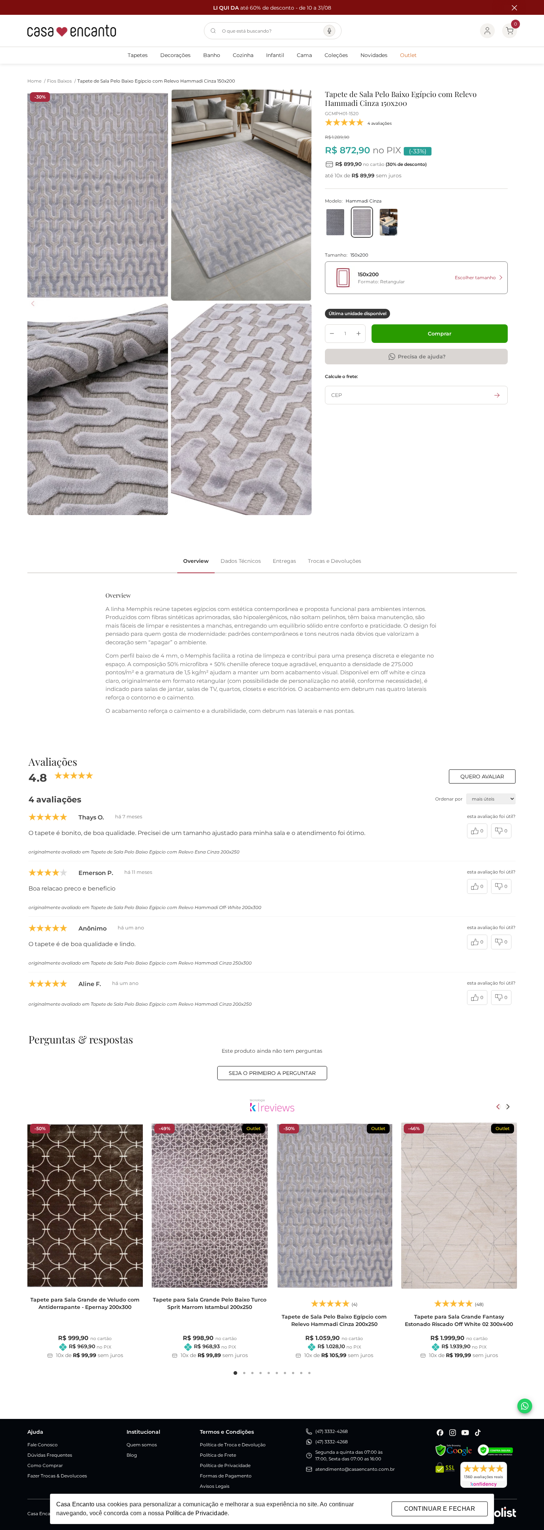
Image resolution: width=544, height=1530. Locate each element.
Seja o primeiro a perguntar (272, 1073)
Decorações (175, 55)
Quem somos (142, 1444)
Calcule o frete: (341, 376)
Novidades (373, 55)
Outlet (408, 55)
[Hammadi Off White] (388, 222)
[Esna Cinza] (335, 222)
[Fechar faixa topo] (510, 7)
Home (36, 81)
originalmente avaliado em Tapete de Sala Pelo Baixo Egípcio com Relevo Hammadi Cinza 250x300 (140, 963)
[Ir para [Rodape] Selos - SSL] (445, 1475)
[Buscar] (213, 31)
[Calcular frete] (497, 395)
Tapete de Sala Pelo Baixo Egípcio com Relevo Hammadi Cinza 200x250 (334, 1320)
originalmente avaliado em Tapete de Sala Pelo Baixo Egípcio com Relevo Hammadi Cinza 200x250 (140, 1004)
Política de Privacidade (225, 1465)
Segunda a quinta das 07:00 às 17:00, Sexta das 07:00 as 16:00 (349, 1455)
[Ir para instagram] (452, 1432)
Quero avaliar (482, 776)
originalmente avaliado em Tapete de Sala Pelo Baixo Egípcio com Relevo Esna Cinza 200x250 (133, 852)
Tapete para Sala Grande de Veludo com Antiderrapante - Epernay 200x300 (85, 1303)
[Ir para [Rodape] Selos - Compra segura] (495, 1450)
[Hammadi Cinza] (362, 222)
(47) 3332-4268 (331, 1431)
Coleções (336, 55)
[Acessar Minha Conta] (487, 30)
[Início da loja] (71, 31)
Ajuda (35, 1432)
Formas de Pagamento (226, 1476)
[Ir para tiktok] (477, 1432)
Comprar (439, 333)
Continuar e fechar (439, 1509)
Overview (196, 561)
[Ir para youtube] (465, 1432)
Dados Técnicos (241, 561)
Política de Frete (218, 1455)
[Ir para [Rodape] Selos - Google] (454, 1450)
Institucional (143, 1432)
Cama (304, 55)
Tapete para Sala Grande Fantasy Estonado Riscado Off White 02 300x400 (459, 1320)
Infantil (275, 55)
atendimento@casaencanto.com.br (355, 1469)
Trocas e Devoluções (334, 561)
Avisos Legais (214, 1486)
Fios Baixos (61, 81)
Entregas (284, 561)
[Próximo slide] (507, 1106)
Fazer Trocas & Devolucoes (57, 1476)
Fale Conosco (42, 1444)
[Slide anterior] (498, 1106)
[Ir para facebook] (440, 1432)
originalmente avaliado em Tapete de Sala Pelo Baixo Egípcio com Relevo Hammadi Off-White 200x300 (144, 907)
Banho (211, 55)
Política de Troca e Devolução (233, 1444)
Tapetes (138, 55)
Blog (132, 1455)
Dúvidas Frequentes (49, 1455)
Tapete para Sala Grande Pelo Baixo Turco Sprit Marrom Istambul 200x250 (209, 1303)
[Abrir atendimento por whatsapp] (524, 1406)
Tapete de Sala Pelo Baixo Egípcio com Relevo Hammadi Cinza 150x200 (156, 81)
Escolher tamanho (475, 277)
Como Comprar (45, 1465)
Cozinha (243, 55)
